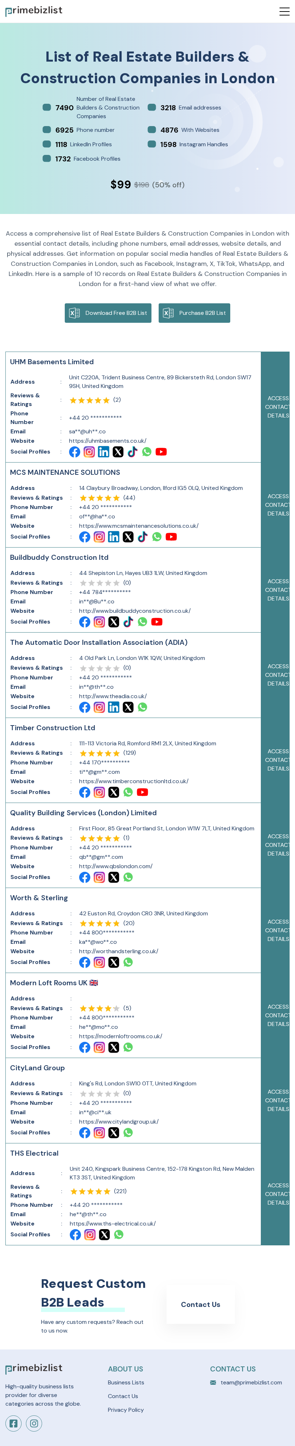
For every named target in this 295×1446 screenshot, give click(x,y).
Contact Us (201, 1304)
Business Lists (126, 1382)
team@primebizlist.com (251, 1382)
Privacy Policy (126, 1410)
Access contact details (278, 406)
